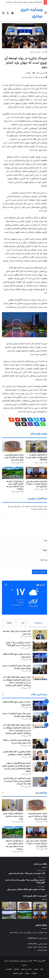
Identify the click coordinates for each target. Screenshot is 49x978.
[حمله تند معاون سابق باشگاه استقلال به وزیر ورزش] (40, 658)
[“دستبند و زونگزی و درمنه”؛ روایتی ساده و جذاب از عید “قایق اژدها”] (40, 646)
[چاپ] (17, 424)
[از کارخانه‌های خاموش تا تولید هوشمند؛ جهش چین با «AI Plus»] (36, 446)
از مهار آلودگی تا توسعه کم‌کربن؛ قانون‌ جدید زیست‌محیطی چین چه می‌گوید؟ (15, 485)
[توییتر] (35, 420)
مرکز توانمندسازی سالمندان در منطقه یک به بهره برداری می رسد (17, 741)
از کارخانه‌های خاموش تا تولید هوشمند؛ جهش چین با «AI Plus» (36, 457)
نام (45, 540)
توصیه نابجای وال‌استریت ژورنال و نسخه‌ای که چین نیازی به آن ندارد (14, 457)
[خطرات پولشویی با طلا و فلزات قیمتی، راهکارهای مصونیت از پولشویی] (40, 755)
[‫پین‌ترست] (17, 420)
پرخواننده (38, 622)
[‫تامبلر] (23, 420)
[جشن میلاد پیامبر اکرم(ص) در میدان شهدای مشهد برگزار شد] (40, 669)
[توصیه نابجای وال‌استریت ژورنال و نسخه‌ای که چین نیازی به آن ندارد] (13, 446)
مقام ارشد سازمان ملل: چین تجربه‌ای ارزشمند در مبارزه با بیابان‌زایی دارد (36, 484)
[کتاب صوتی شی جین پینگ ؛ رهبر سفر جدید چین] (40, 635)
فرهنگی (33, 973)
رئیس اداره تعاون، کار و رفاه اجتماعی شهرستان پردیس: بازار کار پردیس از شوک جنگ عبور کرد (17, 781)
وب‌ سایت (43, 560)
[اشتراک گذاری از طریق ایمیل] (23, 424)
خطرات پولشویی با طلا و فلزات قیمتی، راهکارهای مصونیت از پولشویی (17, 753)
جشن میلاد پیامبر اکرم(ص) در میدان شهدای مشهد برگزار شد (17, 667)
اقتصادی (9, 969)
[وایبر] (29, 424)
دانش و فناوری (18, 973)
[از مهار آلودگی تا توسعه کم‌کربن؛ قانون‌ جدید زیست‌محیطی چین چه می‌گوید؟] (13, 473)
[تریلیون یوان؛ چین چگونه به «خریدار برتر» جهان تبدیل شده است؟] (9, 915)
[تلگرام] (35, 424)
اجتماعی (16, 969)
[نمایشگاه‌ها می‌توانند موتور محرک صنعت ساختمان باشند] (12, 805)
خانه (43, 52)
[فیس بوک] (42, 420)
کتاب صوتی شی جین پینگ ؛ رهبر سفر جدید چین (17, 632)
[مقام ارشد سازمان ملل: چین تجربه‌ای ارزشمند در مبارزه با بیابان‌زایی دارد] (36, 473)
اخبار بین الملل (35, 52)
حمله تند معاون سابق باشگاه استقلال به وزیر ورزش (17, 655)
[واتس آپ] (42, 424)
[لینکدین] (29, 420)
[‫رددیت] (10, 420)
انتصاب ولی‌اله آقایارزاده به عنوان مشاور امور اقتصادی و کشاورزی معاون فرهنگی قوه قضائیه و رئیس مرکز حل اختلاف (16, 767)
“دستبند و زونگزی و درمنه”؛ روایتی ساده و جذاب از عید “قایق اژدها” (18, 644)
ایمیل (44, 550)
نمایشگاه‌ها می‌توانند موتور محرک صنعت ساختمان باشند (22, 2)
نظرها (9, 622)
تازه (23, 622)
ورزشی (27, 973)
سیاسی (35, 969)
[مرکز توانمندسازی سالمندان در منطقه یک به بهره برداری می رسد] (40, 744)
